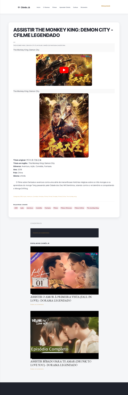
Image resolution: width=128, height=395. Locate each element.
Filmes (54, 7)
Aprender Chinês (65, 7)
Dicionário (84, 7)
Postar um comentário (41, 233)
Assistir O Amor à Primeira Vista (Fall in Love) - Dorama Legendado (61, 298)
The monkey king (93, 208)
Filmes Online (79, 208)
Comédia (39, 208)
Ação (22, 208)
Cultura (75, 7)
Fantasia (48, 208)
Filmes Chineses (66, 208)
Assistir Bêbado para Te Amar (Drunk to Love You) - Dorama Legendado (60, 363)
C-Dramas (46, 7)
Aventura (30, 208)
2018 (16, 208)
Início (38, 7)
